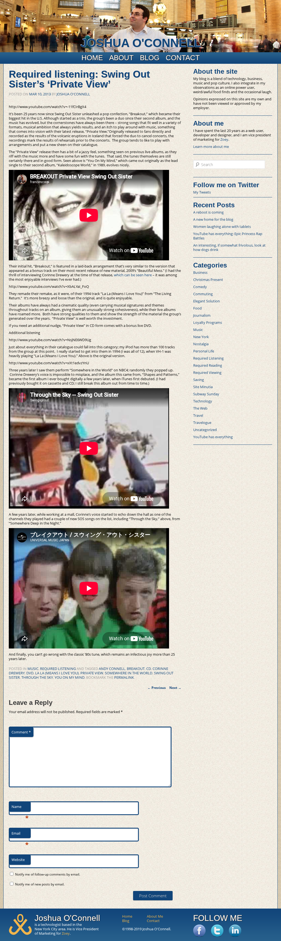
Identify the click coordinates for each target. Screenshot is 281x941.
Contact (183, 58)
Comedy (200, 286)
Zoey (224, 139)
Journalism (201, 315)
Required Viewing (207, 372)
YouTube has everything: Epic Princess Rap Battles (227, 236)
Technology (202, 401)
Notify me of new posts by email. (39, 884)
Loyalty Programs (207, 322)
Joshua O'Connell (140, 42)
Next (175, 687)
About (121, 58)
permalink (124, 677)
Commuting (203, 293)
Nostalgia (201, 343)
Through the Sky (37, 677)
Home (92, 58)
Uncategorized (205, 429)
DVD (29, 672)
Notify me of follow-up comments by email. (47, 874)
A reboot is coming (208, 212)
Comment (21, 732)
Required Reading (207, 365)
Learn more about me (211, 146)
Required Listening (58, 668)
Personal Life (203, 351)
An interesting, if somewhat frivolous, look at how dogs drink (229, 247)
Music (32, 668)
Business (200, 272)
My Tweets (202, 192)
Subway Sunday (206, 393)
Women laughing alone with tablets (222, 226)
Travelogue (202, 422)
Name (20, 808)
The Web (200, 408)
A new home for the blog (213, 219)
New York (201, 336)
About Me (155, 916)
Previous (156, 687)
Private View (91, 672)
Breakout (136, 668)
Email (20, 834)
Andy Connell (112, 668)
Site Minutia (203, 386)
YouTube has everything (213, 436)
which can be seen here (133, 274)
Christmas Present (208, 279)
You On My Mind (70, 677)
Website (18, 859)
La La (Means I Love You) (57, 672)
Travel (198, 415)
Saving (198, 379)
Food (197, 308)
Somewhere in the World (128, 672)
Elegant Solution (206, 301)
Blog (149, 58)
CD (148, 668)
